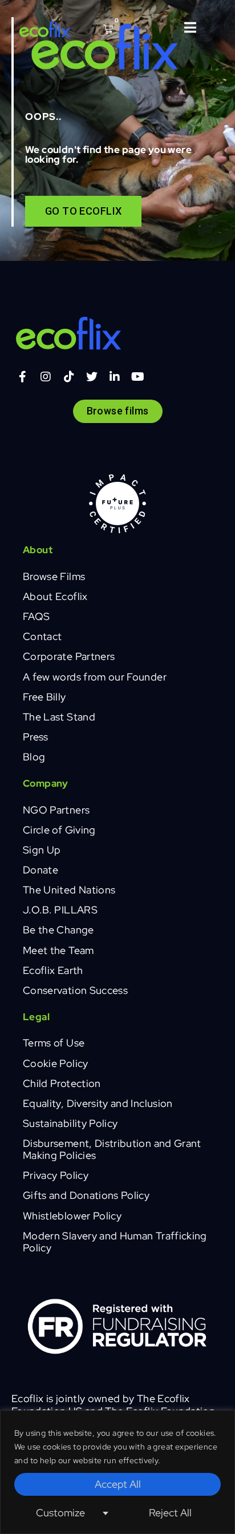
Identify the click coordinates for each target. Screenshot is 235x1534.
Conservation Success (75, 990)
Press (35, 736)
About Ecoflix (55, 596)
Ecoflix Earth (53, 970)
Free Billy (44, 696)
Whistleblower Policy (72, 1215)
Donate (40, 869)
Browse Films (54, 576)
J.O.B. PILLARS (60, 909)
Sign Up (41, 849)
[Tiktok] (69, 376)
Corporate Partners (69, 656)
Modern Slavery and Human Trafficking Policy (115, 1241)
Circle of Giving (59, 829)
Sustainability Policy (70, 1123)
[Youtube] (138, 376)
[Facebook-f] (22, 376)
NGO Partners (56, 809)
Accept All (118, 1484)
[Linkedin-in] (115, 376)
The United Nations (69, 889)
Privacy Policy (55, 1175)
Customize (60, 1512)
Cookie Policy (55, 1063)
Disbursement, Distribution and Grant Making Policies (112, 1149)
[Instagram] (45, 376)
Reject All (170, 1512)
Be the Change (58, 929)
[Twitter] (91, 376)
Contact (42, 636)
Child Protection (62, 1083)
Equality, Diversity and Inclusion (98, 1103)
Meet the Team (58, 950)
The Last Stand (59, 716)
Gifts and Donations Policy (86, 1195)
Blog (34, 756)
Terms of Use (53, 1042)
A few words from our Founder (95, 676)
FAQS (36, 616)
